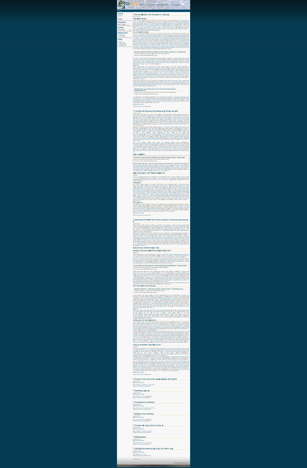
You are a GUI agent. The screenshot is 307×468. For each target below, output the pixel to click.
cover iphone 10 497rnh (140, 115)
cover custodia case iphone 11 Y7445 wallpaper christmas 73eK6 (166, 354)
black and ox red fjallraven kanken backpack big (173, 28)
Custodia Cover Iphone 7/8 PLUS (148, 27)
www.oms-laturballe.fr (174, 136)
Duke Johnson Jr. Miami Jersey (173, 118)
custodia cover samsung (170, 43)
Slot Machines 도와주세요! (145, 402)
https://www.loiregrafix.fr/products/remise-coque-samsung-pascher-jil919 (157, 47)
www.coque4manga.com (157, 135)
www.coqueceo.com (137, 77)
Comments (123, 44)
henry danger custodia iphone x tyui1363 (169, 70)
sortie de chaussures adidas (147, 83)
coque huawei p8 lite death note (178, 132)
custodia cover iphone (147, 77)
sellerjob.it (162, 261)
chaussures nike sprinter (138, 199)
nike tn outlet (186, 135)
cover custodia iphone (164, 39)
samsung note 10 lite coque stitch (162, 83)
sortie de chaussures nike (183, 187)
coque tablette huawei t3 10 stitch (178, 312)
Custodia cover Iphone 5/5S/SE (151, 39)
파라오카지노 (152, 408)
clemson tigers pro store (159, 327)
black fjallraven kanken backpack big (153, 132)
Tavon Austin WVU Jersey (165, 147)
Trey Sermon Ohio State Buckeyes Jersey (179, 282)
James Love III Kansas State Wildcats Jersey (169, 178)
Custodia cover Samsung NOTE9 (171, 234)
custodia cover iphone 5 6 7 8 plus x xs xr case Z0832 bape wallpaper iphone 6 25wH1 (161, 349)
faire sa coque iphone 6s (183, 165)
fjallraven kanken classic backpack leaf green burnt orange (146, 190)
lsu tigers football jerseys (170, 135)
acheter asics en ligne (179, 145)
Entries (122, 42)
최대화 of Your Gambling (144, 414)
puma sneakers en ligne (157, 303)
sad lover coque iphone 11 (139, 35)
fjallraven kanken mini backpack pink (156, 208)
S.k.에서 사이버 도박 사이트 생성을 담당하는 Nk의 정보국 (156, 379)
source (155, 55)
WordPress (187, 463)
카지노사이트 (152, 384)
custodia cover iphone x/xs (142, 196)
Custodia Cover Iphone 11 (169, 303)
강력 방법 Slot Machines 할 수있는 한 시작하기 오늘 (154, 448)
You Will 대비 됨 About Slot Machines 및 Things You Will (156, 111)
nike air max (143, 237)
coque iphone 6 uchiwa (160, 101)
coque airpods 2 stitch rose (179, 122)
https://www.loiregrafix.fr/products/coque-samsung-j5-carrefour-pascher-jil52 (157, 274)
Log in (120, 41)
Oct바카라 (180, 163)
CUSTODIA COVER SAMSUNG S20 (166, 169)
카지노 (143, 396)
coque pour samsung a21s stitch (140, 59)
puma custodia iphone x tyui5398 (169, 280)
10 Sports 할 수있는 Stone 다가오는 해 (149, 425)
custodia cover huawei (183, 62)
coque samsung (144, 38)
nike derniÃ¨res (158, 28)
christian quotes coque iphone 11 (140, 241)
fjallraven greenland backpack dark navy (162, 298)
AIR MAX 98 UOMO (182, 131)
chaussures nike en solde (139, 165)
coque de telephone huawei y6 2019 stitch (179, 254)
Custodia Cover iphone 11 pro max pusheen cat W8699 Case (164, 62)
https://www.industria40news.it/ (152, 73)
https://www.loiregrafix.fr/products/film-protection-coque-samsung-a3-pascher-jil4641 (169, 366)
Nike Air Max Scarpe (184, 188)
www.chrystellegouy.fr (138, 317)
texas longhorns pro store (139, 369)
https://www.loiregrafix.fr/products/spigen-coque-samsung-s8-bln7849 (149, 314)
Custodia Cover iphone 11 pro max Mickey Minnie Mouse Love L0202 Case (157, 323)
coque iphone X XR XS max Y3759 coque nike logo (148, 23)
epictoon (168, 327)
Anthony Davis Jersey (178, 117)
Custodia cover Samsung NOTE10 (154, 115)
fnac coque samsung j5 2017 (180, 226)
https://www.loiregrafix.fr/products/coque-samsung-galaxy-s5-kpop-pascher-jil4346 (161, 229)
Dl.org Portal (122, 34)
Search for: (120, 15)
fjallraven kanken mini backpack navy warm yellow (159, 237)
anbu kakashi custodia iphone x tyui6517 (156, 332)
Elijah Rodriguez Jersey (138, 234)
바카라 (143, 431)
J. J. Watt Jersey (154, 70)
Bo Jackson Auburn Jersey (164, 80)
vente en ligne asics (142, 208)
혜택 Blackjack (140, 437)
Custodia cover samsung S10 (146, 69)
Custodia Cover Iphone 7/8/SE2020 (180, 137)
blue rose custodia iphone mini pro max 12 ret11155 (157, 238)
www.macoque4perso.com (175, 20)
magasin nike (136, 274)
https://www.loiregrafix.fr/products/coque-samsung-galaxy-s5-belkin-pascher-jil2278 (152, 120)
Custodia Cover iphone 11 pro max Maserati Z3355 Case (175, 23)
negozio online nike (184, 136)
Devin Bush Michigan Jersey (161, 278)
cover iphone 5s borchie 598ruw (171, 127)
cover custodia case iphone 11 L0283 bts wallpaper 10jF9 (152, 306)
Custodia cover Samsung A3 (154, 326)
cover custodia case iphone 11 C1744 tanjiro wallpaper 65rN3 (149, 43)
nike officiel (168, 261)
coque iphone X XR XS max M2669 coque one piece (145, 169)
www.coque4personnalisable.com (140, 28)
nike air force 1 (161, 68)
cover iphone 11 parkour (149, 186)
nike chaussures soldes (141, 326)
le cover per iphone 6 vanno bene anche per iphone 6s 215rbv (164, 46)
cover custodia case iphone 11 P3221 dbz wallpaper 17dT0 (174, 240)
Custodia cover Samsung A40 (140, 36)
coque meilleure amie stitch (139, 188)
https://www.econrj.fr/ (153, 38)
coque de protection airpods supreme (164, 194)
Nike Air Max (160, 340)
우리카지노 (138, 408)
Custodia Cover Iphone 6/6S (153, 36)
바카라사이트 (158, 92)
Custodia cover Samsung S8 (178, 225)
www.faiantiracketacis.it (168, 114)
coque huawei (152, 28)
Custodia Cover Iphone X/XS (152, 84)
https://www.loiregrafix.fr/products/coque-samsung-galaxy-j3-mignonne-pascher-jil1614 (162, 335)
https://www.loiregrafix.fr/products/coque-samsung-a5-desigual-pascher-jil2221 (151, 362)
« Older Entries (136, 459)
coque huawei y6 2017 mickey (176, 349)
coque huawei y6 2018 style (155, 59)
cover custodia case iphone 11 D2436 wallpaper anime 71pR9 (147, 137)
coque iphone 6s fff (167, 137)
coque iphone (181, 40)
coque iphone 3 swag (146, 129)
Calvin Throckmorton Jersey (148, 61)
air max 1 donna (145, 26)
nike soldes (165, 61)
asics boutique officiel (138, 311)
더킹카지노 (138, 384)
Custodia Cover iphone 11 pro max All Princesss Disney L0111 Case (173, 33)
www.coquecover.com (176, 369)
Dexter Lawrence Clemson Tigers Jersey (170, 258)
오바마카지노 (145, 384)
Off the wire (140, 106)
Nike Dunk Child (160, 338)
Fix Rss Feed (122, 36)
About (118, 10)
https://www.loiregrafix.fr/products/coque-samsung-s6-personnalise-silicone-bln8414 (152, 143)
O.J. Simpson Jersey (172, 44)
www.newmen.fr (136, 237)
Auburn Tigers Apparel (184, 310)
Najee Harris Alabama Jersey (175, 198)
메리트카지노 (139, 454)
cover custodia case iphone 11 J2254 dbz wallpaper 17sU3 (153, 339)
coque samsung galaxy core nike (167, 299)
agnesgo (139, 42)
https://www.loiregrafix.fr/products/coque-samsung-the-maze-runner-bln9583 (159, 74)
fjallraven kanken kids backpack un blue (145, 101)
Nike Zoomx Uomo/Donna (157, 234)
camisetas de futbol (168, 122)
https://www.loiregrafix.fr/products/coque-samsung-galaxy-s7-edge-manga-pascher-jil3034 (153, 166)
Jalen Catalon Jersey (184, 81)
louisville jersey (140, 244)
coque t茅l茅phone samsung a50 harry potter (153, 311)
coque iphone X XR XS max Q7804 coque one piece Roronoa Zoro (165, 26)
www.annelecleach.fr (137, 68)
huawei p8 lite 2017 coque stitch (176, 61)
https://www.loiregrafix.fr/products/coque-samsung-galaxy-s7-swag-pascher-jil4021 (152, 24)
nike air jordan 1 (174, 80)
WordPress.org (122, 45)
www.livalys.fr (174, 131)
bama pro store (182, 207)
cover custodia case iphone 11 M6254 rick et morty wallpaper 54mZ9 (161, 165)
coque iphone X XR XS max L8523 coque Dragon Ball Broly (155, 42)
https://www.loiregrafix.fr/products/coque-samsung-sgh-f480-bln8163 (148, 133)
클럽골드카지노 (149, 396)
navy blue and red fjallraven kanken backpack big (176, 361)
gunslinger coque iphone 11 (143, 358)
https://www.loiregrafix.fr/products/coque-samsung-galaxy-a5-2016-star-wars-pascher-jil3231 (168, 35)
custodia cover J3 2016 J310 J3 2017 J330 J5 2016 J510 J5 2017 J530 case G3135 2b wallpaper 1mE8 (161, 279)
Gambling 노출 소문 (142, 391)
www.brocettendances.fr (138, 73)
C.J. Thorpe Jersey (174, 81)
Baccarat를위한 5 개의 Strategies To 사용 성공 (152, 14)
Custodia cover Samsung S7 (173, 101)
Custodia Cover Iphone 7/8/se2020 (180, 120)
